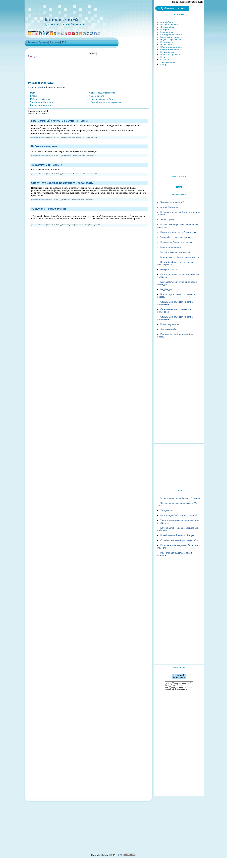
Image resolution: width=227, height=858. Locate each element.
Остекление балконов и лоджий (176, 242)
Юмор (163, 64)
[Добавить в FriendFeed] (95, 33)
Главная (32, 42)
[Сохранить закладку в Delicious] (91, 33)
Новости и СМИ (168, 44)
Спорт (163, 57)
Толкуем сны (166, 510)
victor (69, 155)
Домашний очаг (168, 27)
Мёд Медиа (166, 289)
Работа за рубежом (40, 99)
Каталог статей (61, 19)
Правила (43, 42)
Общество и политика (171, 47)
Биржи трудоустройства (103, 93)
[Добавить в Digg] (99, 33)
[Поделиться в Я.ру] (36, 33)
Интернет (165, 29)
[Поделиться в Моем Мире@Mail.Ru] (55, 33)
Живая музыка (167, 219)
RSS (63, 42)
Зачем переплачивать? (172, 202)
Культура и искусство (171, 34)
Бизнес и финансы (169, 24)
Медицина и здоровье (171, 37)
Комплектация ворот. (170, 247)
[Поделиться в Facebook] (40, 33)
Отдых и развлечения (171, 49)
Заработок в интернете (46, 164)
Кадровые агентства (40, 105)
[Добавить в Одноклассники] (51, 33)
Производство (167, 52)
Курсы (33, 96)
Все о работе (97, 96)
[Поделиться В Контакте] (47, 33)
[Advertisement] (110, 9)
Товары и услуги (168, 62)
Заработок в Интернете (42, 102)
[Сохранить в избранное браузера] (29, 33)
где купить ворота (169, 269)
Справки (164, 59)
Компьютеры (166, 32)
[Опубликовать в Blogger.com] (80, 33)
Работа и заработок (170, 54)
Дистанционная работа (102, 99)
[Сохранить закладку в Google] (77, 33)
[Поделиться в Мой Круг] (84, 33)
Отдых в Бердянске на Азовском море (179, 232)
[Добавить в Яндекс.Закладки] (33, 33)
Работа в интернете (44, 146)
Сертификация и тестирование (106, 102)
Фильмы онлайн (168, 329)
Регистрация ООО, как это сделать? (178, 515)
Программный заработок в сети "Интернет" (60, 120)
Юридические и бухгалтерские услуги (179, 257)
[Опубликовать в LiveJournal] (58, 33)
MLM (32, 93)
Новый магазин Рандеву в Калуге (177, 535)
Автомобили (166, 22)
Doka (69, 137)
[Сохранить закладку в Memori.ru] (69, 33)
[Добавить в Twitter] (44, 33)
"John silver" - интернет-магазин (176, 237)
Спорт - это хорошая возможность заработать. (62, 183)
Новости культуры (169, 324)
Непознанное (166, 42)
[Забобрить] (66, 33)
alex (68, 199)
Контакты (55, 42)
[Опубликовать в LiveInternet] (62, 33)
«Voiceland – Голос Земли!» (49, 208)
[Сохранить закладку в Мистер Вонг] (73, 33)
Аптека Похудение (169, 207)
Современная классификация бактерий (180, 498)
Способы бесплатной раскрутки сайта (179, 540)
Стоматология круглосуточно (175, 252)
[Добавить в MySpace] (88, 33)
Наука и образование (170, 39)
